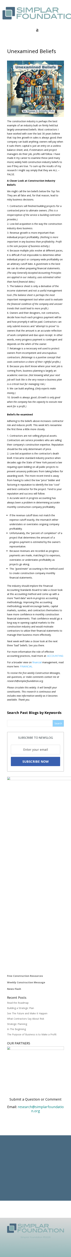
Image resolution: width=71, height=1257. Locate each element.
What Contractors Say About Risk (25, 1018)
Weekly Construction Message (26, 982)
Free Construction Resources (25, 975)
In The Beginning (16, 1029)
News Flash (14, 989)
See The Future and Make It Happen (27, 1013)
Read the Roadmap (18, 1002)
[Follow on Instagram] (39, 1250)
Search (58, 723)
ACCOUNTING (55, 655)
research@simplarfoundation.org (41, 1108)
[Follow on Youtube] (46, 1250)
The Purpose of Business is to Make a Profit (32, 1034)
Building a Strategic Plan (20, 1008)
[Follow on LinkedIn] (25, 1250)
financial (37, 662)
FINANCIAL (26, 666)
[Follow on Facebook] (32, 1250)
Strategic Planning (17, 1024)
